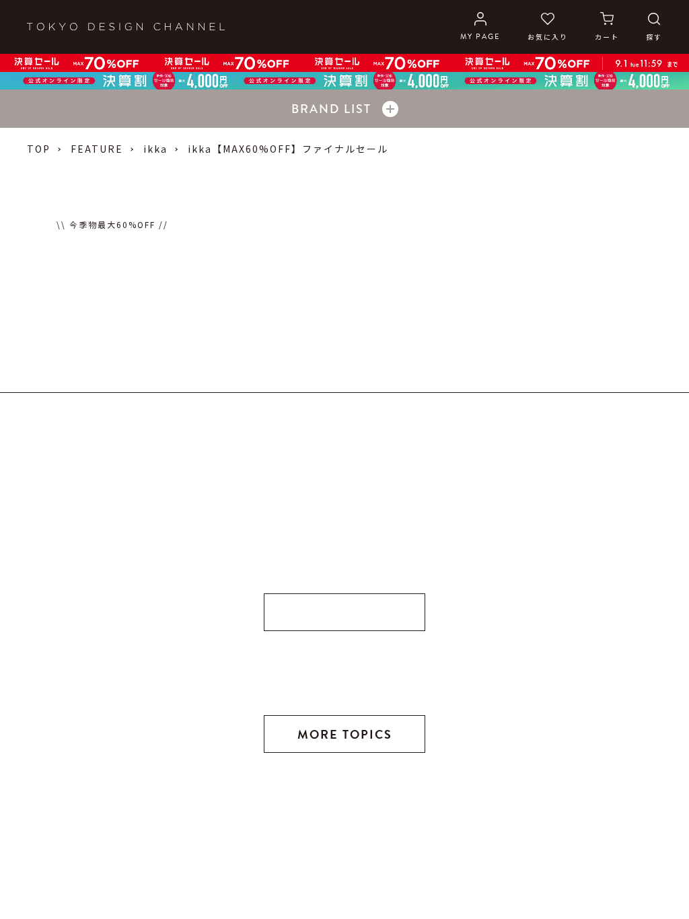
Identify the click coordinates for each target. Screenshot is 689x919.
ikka (155, 148)
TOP (38, 148)
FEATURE (97, 148)
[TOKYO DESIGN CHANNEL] (126, 27)
